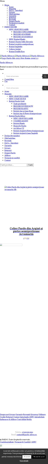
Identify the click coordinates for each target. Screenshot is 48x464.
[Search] (45, 76)
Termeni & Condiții (22, 442)
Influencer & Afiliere (8, 419)
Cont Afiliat (21, 419)
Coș (5, 81)
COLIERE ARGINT (20, 121)
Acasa (11, 7)
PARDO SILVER (10, 27)
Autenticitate (39, 417)
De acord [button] (27, 457)
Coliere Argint (15, 49)
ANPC (33, 442)
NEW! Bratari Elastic (17, 39)
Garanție (12, 16)
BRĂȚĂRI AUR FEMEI (22, 34)
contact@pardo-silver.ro (27, 435)
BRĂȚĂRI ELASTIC (20, 109)
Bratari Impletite (15, 47)
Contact (12, 25)
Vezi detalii (24, 461)
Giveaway (34, 414)
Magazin (12, 9)
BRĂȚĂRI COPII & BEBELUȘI (24, 32)
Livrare (12, 12)
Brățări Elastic (19, 123)
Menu (6, 5)
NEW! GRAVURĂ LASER (18, 29)
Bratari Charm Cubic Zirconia (21, 42)
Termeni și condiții (16, 23)
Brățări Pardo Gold (16, 101)
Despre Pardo (14, 21)
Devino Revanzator (12, 136)
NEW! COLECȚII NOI (17, 99)
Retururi (12, 18)
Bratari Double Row (17, 51)
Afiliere (7, 155)
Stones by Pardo (19, 126)
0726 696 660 (27, 432)
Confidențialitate (7, 442)
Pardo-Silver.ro (6, 62)
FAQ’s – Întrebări (16, 10)
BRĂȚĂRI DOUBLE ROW (23, 106)
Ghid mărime (14, 14)
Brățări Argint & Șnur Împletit (25, 133)
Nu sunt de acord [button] (38, 457)
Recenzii (12, 19)
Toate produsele (19, 104)
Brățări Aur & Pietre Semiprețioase (27, 113)
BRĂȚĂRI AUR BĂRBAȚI (23, 37)
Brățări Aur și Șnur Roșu (23, 111)
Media (29, 419)
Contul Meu (9, 79)
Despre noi (4, 414)
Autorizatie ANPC (27, 417)
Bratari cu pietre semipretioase (21, 44)
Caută (30, 165)
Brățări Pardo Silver (17, 116)
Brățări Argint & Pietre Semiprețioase (28, 131)
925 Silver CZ (18, 128)
